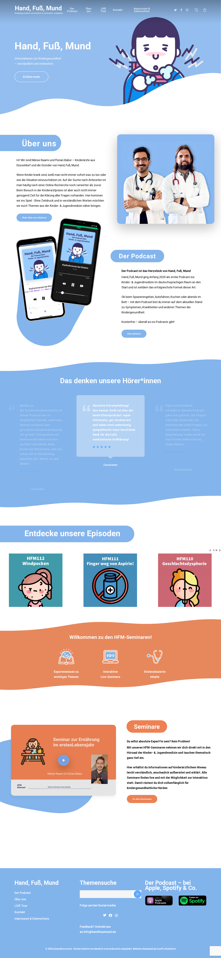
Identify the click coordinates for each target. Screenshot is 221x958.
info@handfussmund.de (100, 931)
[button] (31, 76)
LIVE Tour (21, 905)
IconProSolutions (166, 949)
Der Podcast (23, 892)
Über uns (20, 899)
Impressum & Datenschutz (32, 918)
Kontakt (20, 912)
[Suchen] (137, 894)
